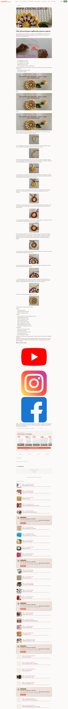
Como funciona (31, 1)
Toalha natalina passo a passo (23, 334)
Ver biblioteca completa (34, 447)
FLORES (17, 308)
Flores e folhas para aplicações (23, 311)
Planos (49, 1)
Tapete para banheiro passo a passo (24, 324)
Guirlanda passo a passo (22, 330)
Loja (20, 1)
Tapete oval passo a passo (22, 320)
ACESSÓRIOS (18, 327)
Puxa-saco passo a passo (22, 333)
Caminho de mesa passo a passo (23, 329)
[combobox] (35, 428)
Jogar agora (22, 523)
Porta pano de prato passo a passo (24, 331)
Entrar (65, 1)
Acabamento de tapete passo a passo (24, 325)
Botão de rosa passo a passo (22, 312)
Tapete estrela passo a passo (22, 317)
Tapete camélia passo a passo (23, 318)
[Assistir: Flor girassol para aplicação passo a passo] (34, 48)
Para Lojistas (53, 1)
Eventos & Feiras (37, 1)
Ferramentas (24, 1)
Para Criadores (44, 1)
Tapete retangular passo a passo (23, 323)
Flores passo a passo (21, 310)
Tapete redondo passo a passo (23, 321)
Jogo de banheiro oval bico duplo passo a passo (26, 316)
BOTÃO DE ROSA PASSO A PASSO (23, 70)
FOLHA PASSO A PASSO (21, 71)
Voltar (19, 5)
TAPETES (17, 314)
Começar (17, 1)
